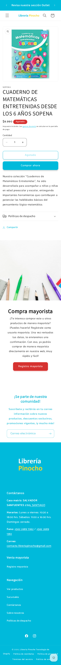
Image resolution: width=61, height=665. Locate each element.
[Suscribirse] (50, 433)
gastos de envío (29, 126)
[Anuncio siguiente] (54, 5)
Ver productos (15, 589)
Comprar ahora (30, 165)
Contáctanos (14, 605)
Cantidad (7, 135)
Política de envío (44, 659)
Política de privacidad (47, 654)
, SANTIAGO (37, 505)
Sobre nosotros (15, 613)
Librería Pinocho (27, 649)
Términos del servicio (22, 659)
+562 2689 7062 (24, 529)
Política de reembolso (23, 654)
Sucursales (13, 597)
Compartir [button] (12, 227)
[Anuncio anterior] (6, 5)
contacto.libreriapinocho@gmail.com (29, 546)
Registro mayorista (30, 366)
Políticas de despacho (19, 621)
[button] (7, 15)
